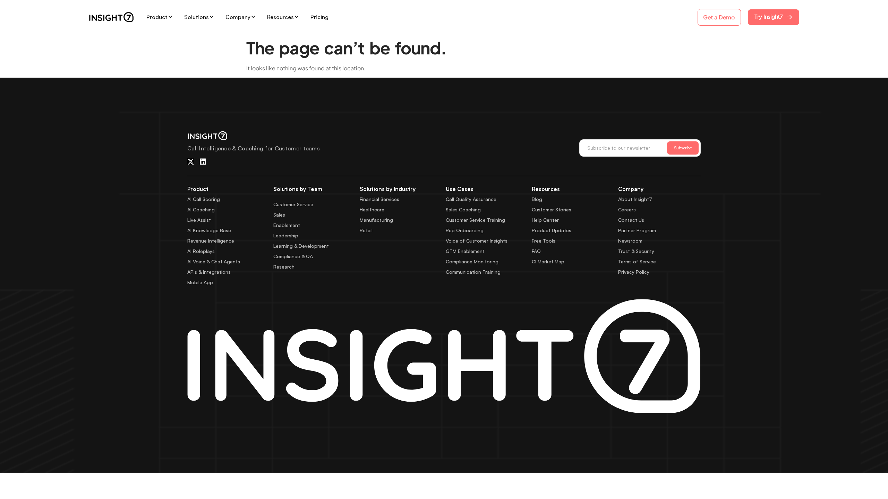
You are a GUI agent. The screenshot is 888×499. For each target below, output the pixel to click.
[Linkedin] (202, 161)
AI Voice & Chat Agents (213, 261)
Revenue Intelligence (210, 241)
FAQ (536, 251)
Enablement (286, 225)
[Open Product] (170, 17)
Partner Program (637, 230)
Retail (366, 230)
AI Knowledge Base (209, 230)
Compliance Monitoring (472, 261)
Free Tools (543, 241)
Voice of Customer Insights (476, 241)
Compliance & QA (293, 256)
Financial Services (379, 199)
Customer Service (293, 204)
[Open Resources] (296, 17)
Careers (627, 209)
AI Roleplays (201, 251)
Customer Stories (551, 209)
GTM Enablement (465, 251)
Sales (279, 215)
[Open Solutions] (211, 17)
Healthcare (372, 209)
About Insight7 (635, 199)
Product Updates (551, 230)
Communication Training (473, 272)
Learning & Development (301, 246)
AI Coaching (201, 209)
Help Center (545, 220)
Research (283, 267)
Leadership (285, 235)
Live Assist (199, 220)
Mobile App (200, 282)
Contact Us (631, 220)
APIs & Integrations (209, 272)
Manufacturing (376, 220)
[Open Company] (253, 17)
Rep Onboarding (465, 230)
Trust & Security (636, 251)
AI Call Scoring (203, 199)
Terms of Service (637, 261)
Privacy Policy (633, 272)
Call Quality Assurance (471, 199)
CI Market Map (548, 261)
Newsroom (630, 241)
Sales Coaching (463, 209)
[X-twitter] (190, 161)
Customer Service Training (475, 220)
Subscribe (683, 147)
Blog (537, 199)
